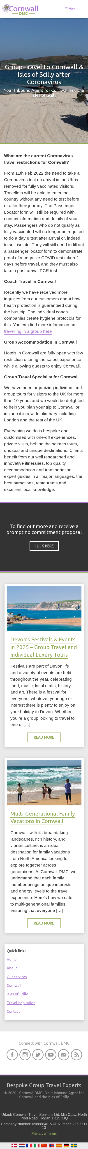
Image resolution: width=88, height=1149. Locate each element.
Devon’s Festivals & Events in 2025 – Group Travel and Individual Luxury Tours (43, 647)
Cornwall (14, 985)
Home (11, 959)
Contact (13, 1011)
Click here (44, 546)
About (12, 968)
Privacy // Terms (44, 1133)
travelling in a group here (28, 331)
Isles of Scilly (17, 994)
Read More (44, 737)
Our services (17, 977)
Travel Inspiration (21, 1003)
